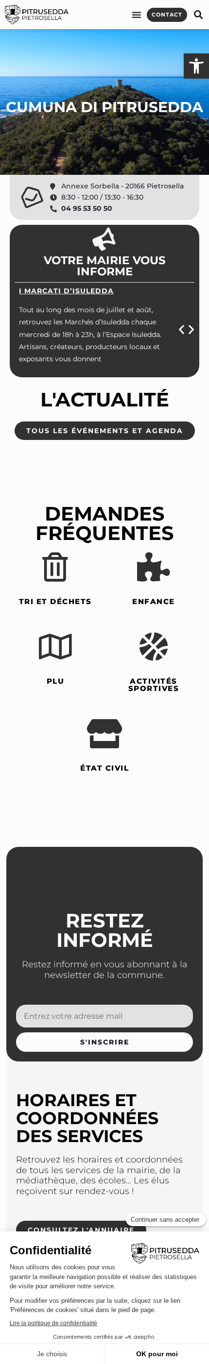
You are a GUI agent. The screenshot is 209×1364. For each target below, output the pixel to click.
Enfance (153, 601)
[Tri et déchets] (55, 567)
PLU (56, 681)
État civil (104, 768)
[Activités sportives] (153, 646)
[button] (198, 15)
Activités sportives (153, 684)
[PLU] (55, 646)
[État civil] (104, 733)
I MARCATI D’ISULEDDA (66, 290)
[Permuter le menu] (137, 14)
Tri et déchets (55, 601)
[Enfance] (153, 567)
